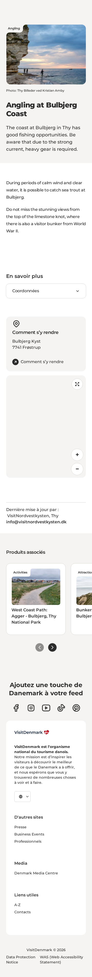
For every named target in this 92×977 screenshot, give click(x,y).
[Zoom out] (77, 469)
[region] (46, 426)
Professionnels (27, 841)
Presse (20, 827)
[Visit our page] (31, 707)
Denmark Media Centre (36, 873)
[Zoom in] (77, 455)
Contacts (22, 912)
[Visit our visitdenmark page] (46, 707)
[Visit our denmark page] (16, 707)
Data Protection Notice (21, 959)
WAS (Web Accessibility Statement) (61, 959)
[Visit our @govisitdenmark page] (61, 707)
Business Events (29, 834)
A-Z (17, 905)
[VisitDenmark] (31, 732)
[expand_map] (77, 384)
